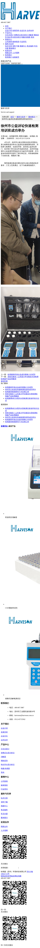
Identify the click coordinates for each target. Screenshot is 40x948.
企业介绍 (8, 30)
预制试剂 (4, 761)
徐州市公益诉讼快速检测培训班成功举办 (20, 389)
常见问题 (4, 814)
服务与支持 (9, 44)
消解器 (30, 35)
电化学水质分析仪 (14, 37)
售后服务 (30, 46)
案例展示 (12, 48)
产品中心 (8, 33)
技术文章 (8, 46)
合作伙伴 (30, 30)
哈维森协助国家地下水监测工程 (17, 392)
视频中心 (23, 46)
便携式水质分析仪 (21, 35)
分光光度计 (9, 35)
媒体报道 (15, 42)
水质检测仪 (13, 868)
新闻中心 (8, 39)
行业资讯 (23, 42)
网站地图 (18, 876)
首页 (7, 26)
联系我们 (8, 55)
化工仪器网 (23, 868)
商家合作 (8, 53)
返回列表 (4, 381)
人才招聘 (15, 53)
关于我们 (8, 28)
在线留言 (15, 57)
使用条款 (11, 876)
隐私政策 (4, 876)
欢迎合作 (8, 50)
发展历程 (15, 30)
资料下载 (15, 46)
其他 (32, 37)
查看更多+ (5, 426)
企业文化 (23, 30)
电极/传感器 (25, 37)
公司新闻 (8, 42)
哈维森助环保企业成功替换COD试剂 (21, 374)
